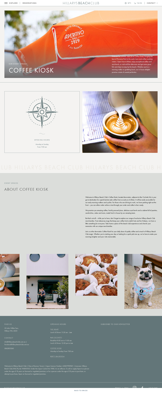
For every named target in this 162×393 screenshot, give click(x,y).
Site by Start (153, 388)
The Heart (54, 329)
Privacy (118, 388)
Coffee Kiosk (56, 348)
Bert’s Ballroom (57, 356)
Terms (126, 388)
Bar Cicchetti (56, 337)
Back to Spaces (81, 390)
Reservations (29, 3)
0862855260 (9, 348)
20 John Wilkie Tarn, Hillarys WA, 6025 (11, 329)
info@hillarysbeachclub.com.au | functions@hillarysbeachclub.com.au (16, 343)
